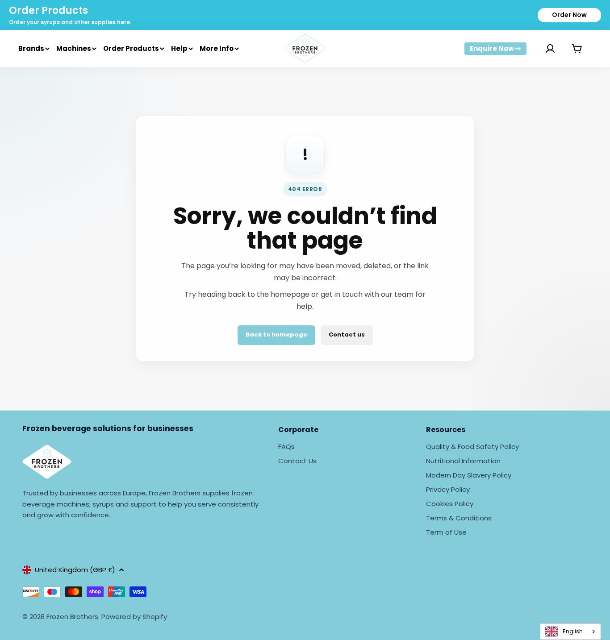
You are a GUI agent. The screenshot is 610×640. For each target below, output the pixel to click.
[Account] (539, 48)
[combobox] (570, 631)
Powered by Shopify (134, 616)
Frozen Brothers (72, 616)
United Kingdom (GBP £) (75, 569)
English (573, 631)
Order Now (569, 14)
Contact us (347, 334)
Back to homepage (276, 334)
